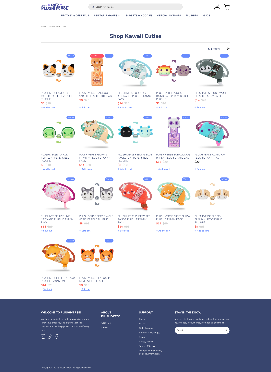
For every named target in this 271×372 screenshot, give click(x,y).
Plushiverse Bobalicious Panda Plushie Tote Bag (173, 156)
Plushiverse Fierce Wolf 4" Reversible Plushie (96, 218)
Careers (105, 327)
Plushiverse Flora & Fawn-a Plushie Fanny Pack (94, 157)
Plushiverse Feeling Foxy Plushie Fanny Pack (58, 279)
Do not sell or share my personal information (150, 352)
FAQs (142, 323)
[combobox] (135, 7)
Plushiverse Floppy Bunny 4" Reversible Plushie (208, 219)
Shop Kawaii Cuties (57, 26)
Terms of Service (147, 346)
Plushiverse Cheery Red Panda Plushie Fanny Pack (134, 219)
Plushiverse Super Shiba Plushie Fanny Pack (173, 218)
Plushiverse (65, 367)
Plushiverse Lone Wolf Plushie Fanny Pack (210, 94)
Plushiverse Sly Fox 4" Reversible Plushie (94, 279)
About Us (106, 322)
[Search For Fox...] (93, 7)
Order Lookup (146, 328)
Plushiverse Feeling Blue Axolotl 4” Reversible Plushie (135, 157)
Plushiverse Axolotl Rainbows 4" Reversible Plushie (172, 96)
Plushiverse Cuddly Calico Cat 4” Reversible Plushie (57, 96)
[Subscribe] (226, 330)
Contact (143, 319)
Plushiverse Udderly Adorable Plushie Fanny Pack (134, 96)
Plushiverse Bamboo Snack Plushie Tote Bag (95, 94)
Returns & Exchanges (149, 332)
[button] (107, 15)
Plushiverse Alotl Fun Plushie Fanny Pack (210, 156)
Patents (143, 337)
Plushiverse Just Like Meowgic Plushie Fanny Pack (57, 219)
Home (43, 26)
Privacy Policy (146, 341)
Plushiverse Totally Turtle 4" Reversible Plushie (55, 157)
